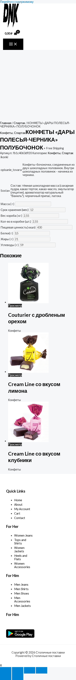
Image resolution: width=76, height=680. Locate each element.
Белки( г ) (7, 233)
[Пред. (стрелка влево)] (5, 677)
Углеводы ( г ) (10, 245)
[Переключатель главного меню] (13, 44)
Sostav (5, 190)
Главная (5, 123)
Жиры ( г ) (7, 239)
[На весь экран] (17, 670)
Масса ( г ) (7, 204)
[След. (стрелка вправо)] (17, 677)
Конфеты (6, 133)
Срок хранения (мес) (15, 210)
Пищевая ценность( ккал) (18, 227)
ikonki (4, 157)
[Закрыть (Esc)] (41, 670)
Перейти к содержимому (17, 1)
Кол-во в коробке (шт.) (16, 221)
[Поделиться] (29, 670)
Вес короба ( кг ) (11, 215)
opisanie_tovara (11, 170)
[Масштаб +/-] (5, 670)
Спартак (19, 123)
